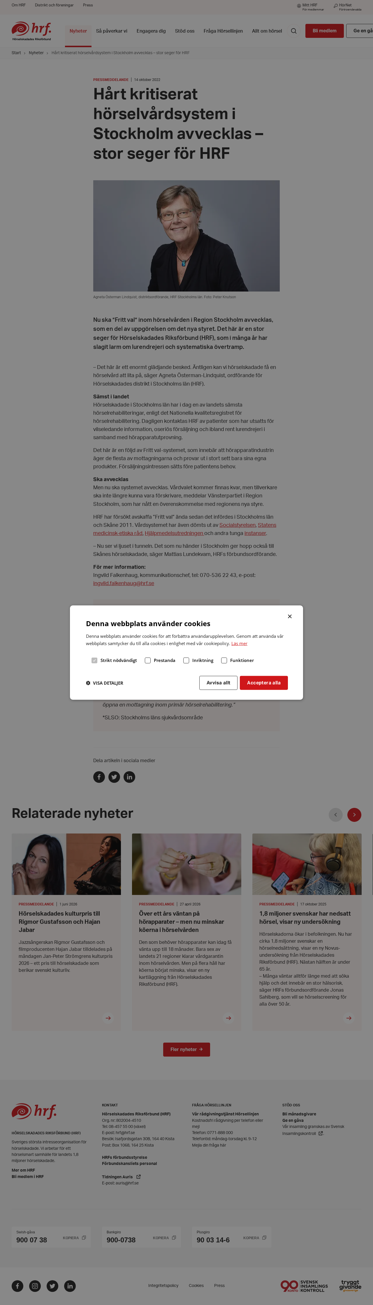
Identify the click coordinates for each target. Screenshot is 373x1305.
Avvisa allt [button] (218, 682)
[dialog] (186, 652)
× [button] (290, 615)
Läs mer (239, 643)
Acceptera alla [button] (264, 682)
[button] (104, 682)
